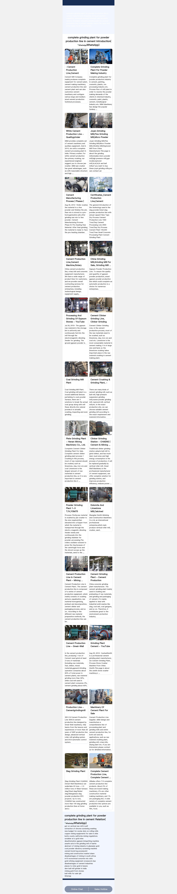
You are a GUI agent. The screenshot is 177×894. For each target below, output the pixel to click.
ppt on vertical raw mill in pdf (76, 826)
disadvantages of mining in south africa (80, 856)
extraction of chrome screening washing (80, 828)
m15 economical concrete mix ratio (79, 858)
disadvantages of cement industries (79, 863)
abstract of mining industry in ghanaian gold (82, 846)
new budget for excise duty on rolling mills (81, 831)
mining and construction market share (79, 853)
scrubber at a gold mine (74, 838)
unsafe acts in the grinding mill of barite (80, 843)
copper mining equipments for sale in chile (81, 833)
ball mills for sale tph (73, 873)
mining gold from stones (74, 871)
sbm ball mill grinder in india (76, 868)
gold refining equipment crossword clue (80, 861)
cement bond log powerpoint (76, 851)
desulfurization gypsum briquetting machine (82, 841)
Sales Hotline (100, 889)
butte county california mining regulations (81, 836)
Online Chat (77, 889)
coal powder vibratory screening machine (81, 848)
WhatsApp (93, 45)
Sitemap (68, 876)
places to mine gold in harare (76, 866)
